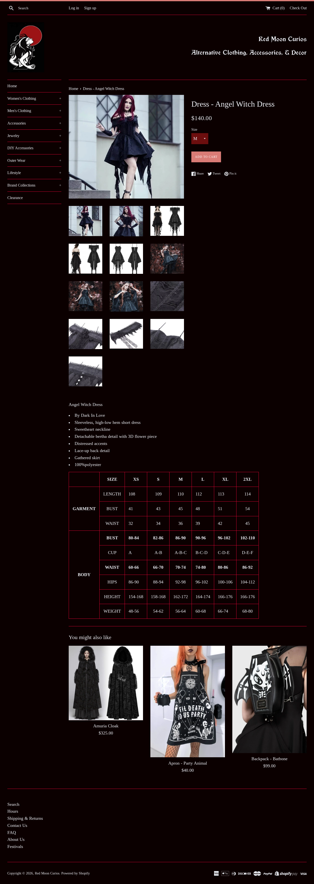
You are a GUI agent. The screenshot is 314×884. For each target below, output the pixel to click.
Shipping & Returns (25, 818)
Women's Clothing (34, 98)
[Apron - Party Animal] (187, 701)
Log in (74, 8)
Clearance (15, 198)
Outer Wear (34, 160)
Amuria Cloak (105, 726)
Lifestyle (34, 173)
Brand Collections (34, 185)
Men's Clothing (34, 111)
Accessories (34, 123)
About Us (16, 839)
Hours (12, 811)
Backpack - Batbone (269, 759)
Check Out (298, 8)
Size (194, 129)
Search (13, 804)
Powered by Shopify (75, 873)
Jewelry (34, 136)
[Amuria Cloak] (106, 683)
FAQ (11, 832)
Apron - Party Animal (187, 763)
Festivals (15, 846)
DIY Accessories (34, 148)
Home (12, 86)
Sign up (90, 8)
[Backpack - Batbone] (269, 699)
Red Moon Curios (47, 873)
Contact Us (17, 825)
